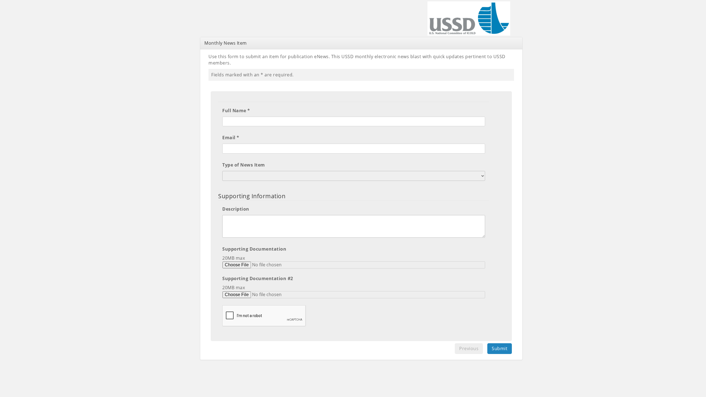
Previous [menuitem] (468, 348)
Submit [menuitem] (499, 348)
